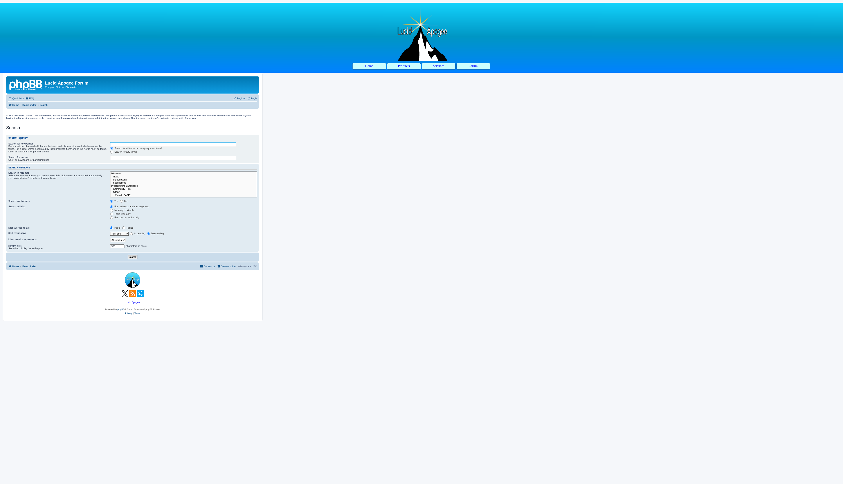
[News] (183, 176)
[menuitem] (29, 98)
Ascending (139, 233)
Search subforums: (19, 201)
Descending (157, 233)
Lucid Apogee (133, 302)
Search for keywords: (20, 143)
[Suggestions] (183, 182)
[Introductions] (183, 179)
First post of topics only (126, 217)
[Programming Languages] (183, 186)
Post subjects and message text (131, 206)
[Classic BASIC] (183, 195)
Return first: (15, 245)
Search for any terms (125, 151)
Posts (117, 227)
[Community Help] (183, 189)
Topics (129, 227)
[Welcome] (183, 173)
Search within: (16, 206)
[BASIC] (183, 192)
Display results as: (19, 227)
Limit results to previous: (23, 239)
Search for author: (18, 157)
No (125, 201)
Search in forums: (18, 173)
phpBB (120, 309)
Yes (116, 201)
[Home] (26, 84)
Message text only (124, 210)
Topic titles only (122, 214)
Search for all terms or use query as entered (138, 148)
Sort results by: (17, 233)
